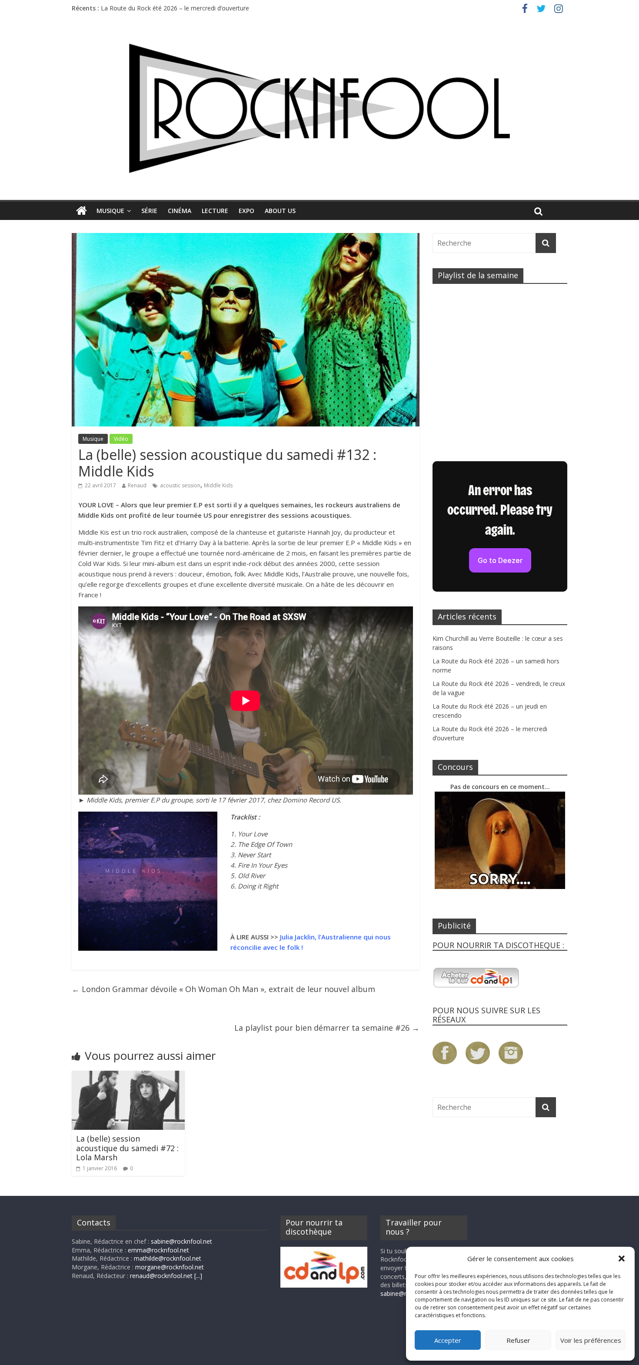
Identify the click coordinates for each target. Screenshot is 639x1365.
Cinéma (179, 210)
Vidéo (121, 439)
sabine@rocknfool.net (181, 1241)
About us (280, 210)
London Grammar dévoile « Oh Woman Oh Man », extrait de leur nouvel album (223, 989)
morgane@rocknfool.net (169, 1267)
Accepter (447, 1340)
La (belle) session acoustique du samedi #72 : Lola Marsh (127, 1147)
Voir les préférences (590, 1340)
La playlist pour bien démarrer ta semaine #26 (326, 1027)
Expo (246, 210)
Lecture (215, 210)
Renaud (137, 485)
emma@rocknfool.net (158, 1250)
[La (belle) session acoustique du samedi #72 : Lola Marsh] (128, 1076)
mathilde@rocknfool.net (167, 1258)
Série (149, 210)
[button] (621, 1258)
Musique (110, 210)
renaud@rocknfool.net (161, 1276)
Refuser (518, 1340)
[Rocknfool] (319, 108)
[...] (198, 1276)
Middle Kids (218, 485)
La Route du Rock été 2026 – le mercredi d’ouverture (175, 8)
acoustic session (180, 485)
